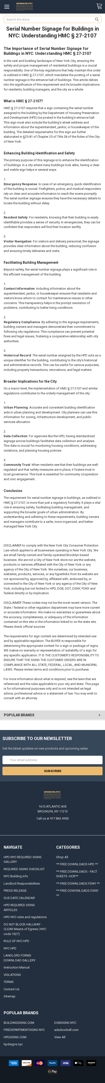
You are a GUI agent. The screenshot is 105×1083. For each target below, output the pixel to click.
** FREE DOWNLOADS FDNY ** (78, 883)
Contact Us (11, 989)
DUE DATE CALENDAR (19, 898)
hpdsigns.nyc (13, 1044)
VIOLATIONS (12, 975)
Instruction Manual (17, 967)
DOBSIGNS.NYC (65, 1023)
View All (59, 1037)
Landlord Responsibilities (22, 883)
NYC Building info (16, 876)
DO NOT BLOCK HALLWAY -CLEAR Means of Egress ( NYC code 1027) (25, 929)
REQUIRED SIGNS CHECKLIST (24, 869)
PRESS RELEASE (15, 890)
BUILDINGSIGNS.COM (19, 1023)
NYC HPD (10, 948)
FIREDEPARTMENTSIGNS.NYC (24, 1030)
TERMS (9, 982)
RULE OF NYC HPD (16, 941)
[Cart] (100, 6)
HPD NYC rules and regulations (25, 917)
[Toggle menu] (6, 6)
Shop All (62, 857)
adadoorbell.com (66, 1030)
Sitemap (9, 996)
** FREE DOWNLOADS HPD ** (77, 864)
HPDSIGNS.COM (15, 1037)
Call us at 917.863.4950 (53, 818)
